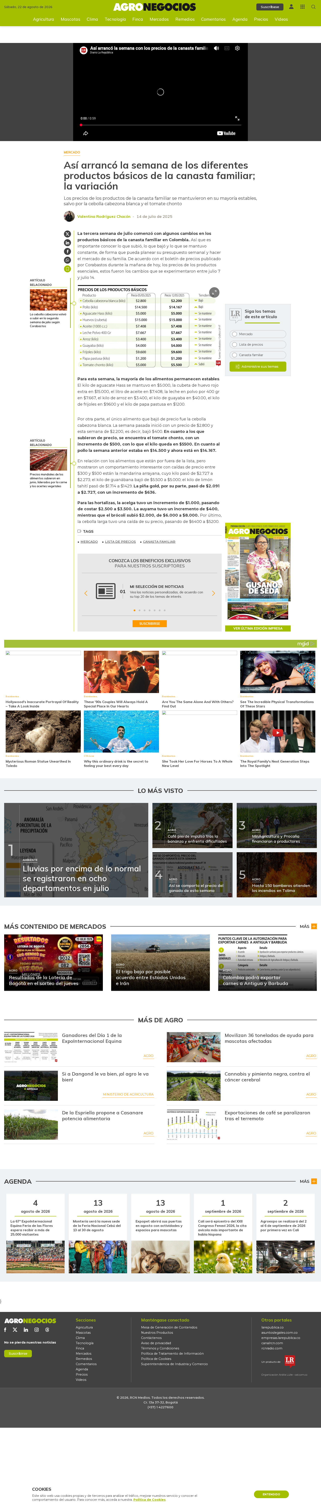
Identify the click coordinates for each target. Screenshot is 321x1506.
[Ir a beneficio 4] (149, 610)
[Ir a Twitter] (15, 1330)
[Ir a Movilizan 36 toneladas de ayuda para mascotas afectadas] (194, 1047)
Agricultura (43, 19)
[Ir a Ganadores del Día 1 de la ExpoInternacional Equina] (31, 1047)
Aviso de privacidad (156, 1343)
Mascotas (70, 19)
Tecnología (115, 19)
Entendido (271, 1494)
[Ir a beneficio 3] (144, 610)
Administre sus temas (260, 366)
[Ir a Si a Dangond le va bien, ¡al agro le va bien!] (31, 1086)
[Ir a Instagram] (37, 1330)
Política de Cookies (156, 1359)
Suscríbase (270, 7)
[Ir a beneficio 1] (134, 610)
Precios (261, 19)
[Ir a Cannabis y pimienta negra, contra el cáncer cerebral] (194, 1086)
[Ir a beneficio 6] (159, 610)
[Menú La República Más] (302, 6)
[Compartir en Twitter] (67, 234)
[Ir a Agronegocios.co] (30, 1320)
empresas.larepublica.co (280, 1338)
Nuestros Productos (157, 1333)
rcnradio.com (271, 1348)
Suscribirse (18, 1353)
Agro (149, 1056)
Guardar (67, 268)
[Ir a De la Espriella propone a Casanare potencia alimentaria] (31, 1125)
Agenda (240, 19)
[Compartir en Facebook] (67, 251)
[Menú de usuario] (291, 6)
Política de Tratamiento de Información (172, 1354)
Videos (281, 19)
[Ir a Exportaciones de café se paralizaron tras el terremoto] (194, 1125)
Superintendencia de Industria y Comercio (174, 1364)
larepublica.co (272, 1327)
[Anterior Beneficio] (86, 593)
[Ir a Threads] (47, 1330)
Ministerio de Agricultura (128, 1094)
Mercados (159, 19)
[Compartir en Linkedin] (67, 242)
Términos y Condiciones (160, 1348)
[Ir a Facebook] (5, 1330)
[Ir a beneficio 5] (154, 610)
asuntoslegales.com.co (279, 1333)
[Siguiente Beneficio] (213, 593)
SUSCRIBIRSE (149, 624)
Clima (92, 19)
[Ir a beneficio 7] (165, 610)
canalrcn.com (272, 1343)
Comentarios (213, 19)
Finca (137, 19)
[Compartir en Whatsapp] (67, 260)
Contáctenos (151, 1338)
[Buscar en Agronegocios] (313, 7)
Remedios (185, 19)
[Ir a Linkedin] (26, 1330)
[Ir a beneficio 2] (139, 610)
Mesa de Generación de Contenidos (169, 1327)
